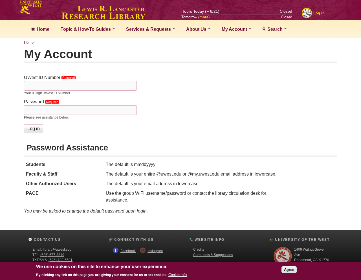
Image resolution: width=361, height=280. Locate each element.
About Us (197, 29)
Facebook (128, 251)
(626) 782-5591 (60, 260)
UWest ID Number (50, 77)
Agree (289, 269)
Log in (319, 13)
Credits (198, 249)
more (203, 17)
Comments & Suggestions (213, 255)
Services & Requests (149, 29)
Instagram (155, 251)
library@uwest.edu (57, 249)
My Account (235, 29)
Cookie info (177, 275)
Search (275, 29)
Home (42, 29)
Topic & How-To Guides (86, 29)
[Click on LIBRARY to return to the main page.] (103, 17)
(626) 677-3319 (52, 255)
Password (42, 101)
